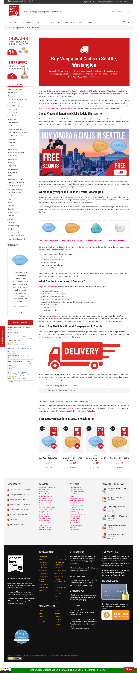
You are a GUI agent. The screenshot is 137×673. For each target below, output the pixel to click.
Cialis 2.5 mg (11, 126)
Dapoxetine (11, 222)
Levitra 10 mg (12, 149)
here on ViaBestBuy (88, 411)
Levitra (118, 408)
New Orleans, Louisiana (77, 505)
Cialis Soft (10, 146)
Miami (72, 496)
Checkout (89, 22)
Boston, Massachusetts (46, 500)
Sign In (56, 602)
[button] (5, 670)
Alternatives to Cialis (14, 186)
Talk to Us (127, 2)
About (56, 556)
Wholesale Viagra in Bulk (15, 236)
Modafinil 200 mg (13, 226)
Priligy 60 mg (11, 166)
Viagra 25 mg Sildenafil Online (17, 99)
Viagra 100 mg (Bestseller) (16, 106)
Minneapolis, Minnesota (77, 500)
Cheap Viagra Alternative (15, 182)
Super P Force (12, 172)
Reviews (41, 22)
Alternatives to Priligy (14, 192)
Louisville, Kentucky (76, 494)
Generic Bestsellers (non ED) (16, 239)
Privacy (56, 590)
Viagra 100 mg (43, 556)
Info (50, 22)
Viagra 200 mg (12, 112)
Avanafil (10, 219)
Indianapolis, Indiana (45, 527)
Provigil (70, 408)
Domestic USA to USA (14, 89)
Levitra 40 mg (12, 156)
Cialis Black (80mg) (65, 109)
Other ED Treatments (14, 232)
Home (9, 28)
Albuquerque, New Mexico (47, 487)
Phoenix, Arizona (75, 516)
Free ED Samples (43, 576)
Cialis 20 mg (42, 559)
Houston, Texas (43, 525)
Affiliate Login (58, 585)
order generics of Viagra (75, 209)
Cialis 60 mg (11, 142)
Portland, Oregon (75, 518)
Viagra (41, 287)
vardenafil (54, 411)
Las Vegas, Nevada (76, 489)
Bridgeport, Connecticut (46, 503)
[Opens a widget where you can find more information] (129, 669)
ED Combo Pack (43, 573)
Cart (80, 22)
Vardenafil (10, 216)
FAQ (58, 22)
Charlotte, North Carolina (46, 509)
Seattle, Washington (76, 525)
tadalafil (98, 182)
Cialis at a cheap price (95, 209)
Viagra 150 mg (12, 109)
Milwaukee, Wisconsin (77, 498)
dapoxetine (59, 321)
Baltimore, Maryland (45, 494)
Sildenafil (88, 182)
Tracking (99, 2)
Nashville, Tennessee (76, 503)
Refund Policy (58, 576)
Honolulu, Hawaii (44, 523)
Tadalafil (57, 613)
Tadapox (10, 176)
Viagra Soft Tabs (13, 116)
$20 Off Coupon (43, 585)
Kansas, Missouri (75, 487)
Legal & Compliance (60, 588)
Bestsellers (12, 22)
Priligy (41, 619)
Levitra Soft (11, 162)
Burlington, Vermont (45, 505)
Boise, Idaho (42, 498)
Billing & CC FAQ (59, 562)
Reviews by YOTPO (14, 381)
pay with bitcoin (92, 377)
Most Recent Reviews (60, 559)
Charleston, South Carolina (47, 507)
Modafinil (57, 625)
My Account (87, 2)
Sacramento (73, 520)
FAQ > (40, 1)
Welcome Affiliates (60, 582)
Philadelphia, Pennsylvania (78, 514)
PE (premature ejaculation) (92, 197)
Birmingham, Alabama (45, 496)
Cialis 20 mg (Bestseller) (15, 136)
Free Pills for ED (12, 92)
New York (73, 507)
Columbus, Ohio (43, 514)
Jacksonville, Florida (45, 529)
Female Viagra (12, 119)
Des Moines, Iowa (44, 518)
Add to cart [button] (49, 467)
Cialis (9, 199)
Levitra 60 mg (12, 159)
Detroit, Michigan (44, 520)
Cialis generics (52, 287)
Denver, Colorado (44, 516)
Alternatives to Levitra (14, 189)
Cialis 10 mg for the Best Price (17, 132)
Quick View (44, 450)
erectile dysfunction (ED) (71, 197)
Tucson (72, 527)
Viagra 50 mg (11, 102)
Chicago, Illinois (43, 512)
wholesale (54, 319)
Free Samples (27, 22)
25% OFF (100, 22)
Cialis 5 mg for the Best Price (16, 129)
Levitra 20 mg (43, 568)
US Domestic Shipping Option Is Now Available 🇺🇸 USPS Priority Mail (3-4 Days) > (68, 670)
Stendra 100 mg (12, 169)
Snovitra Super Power (14, 179)
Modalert (10, 229)
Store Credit (58, 573)
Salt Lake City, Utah (76, 523)
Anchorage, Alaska (44, 489)
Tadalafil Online (12, 212)
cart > (62, 12)
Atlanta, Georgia (43, 491)
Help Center (119, 2)
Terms (56, 596)
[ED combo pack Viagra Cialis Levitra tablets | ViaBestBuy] (20, 45)
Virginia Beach (74, 529)
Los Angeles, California (77, 491)
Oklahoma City (74, 512)
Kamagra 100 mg (13, 122)
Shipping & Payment (108, 2)
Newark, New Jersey (76, 509)
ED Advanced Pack (13, 96)
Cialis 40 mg (11, 139)
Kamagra (62, 411)
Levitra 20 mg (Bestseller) (15, 152)
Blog (94, 2)
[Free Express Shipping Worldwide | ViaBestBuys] (20, 69)
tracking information (83, 628)
